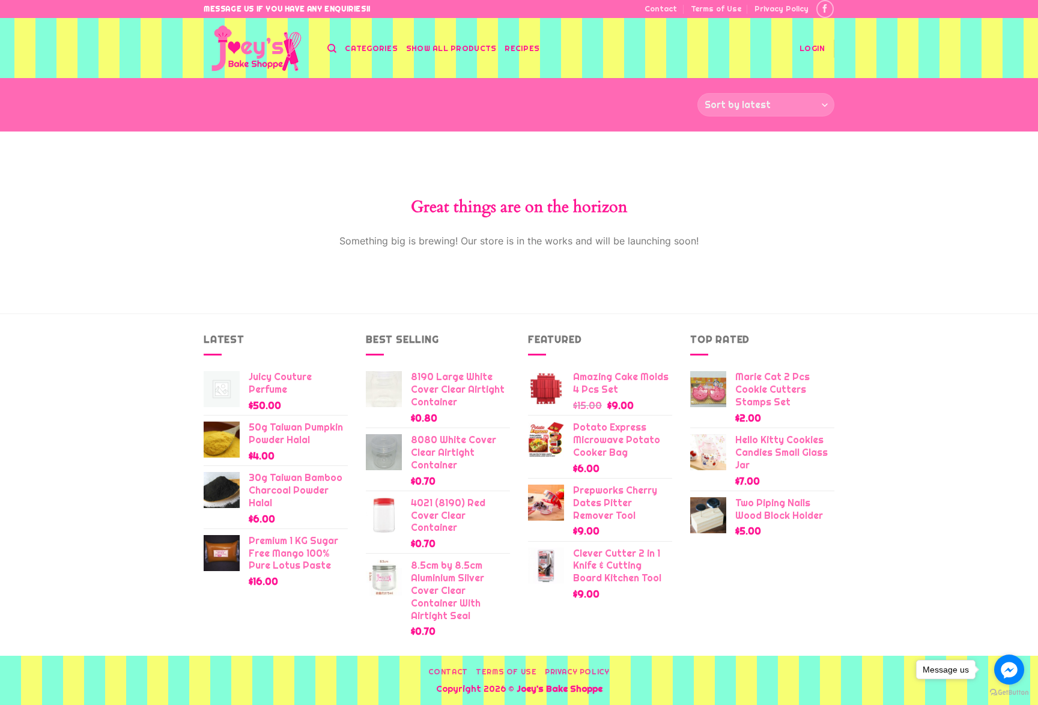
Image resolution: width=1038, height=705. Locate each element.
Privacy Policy (781, 9)
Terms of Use (716, 9)
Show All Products (451, 48)
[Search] (331, 48)
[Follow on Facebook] (825, 8)
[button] (812, 48)
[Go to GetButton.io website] (1009, 693)
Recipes (522, 48)
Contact (661, 9)
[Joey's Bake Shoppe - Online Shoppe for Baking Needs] (256, 48)
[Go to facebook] (1009, 670)
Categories (371, 48)
